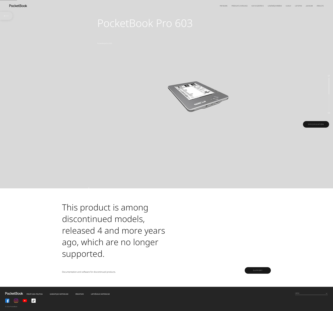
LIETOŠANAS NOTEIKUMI (100, 294)
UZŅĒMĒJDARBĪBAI (275, 6)
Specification (316, 124)
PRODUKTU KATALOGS (240, 6)
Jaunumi (309, 6)
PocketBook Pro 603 (104, 43)
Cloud (288, 6)
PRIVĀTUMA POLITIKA (35, 294)
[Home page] (18, 6)
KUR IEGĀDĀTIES (258, 6)
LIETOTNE (298, 6)
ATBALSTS (320, 6)
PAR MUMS (224, 6)
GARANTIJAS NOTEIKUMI (59, 294)
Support (258, 270)
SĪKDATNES (79, 294)
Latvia (297, 293)
